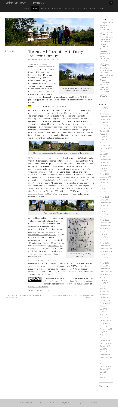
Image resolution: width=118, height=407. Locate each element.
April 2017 (103, 289)
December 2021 (106, 177)
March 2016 (104, 317)
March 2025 (104, 125)
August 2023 (104, 151)
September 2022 (106, 165)
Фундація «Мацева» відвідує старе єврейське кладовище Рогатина (73, 296)
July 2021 (103, 188)
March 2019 (104, 243)
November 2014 (106, 329)
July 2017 (103, 280)
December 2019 (106, 226)
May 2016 (103, 315)
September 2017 (106, 274)
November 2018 (106, 249)
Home (26, 9)
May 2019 (103, 240)
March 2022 (104, 174)
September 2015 (106, 323)
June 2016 (104, 312)
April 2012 (103, 363)
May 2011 (103, 375)
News (34, 9)
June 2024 (104, 140)
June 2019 (104, 237)
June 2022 (104, 171)
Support (81, 9)
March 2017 (104, 292)
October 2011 (105, 369)
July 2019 (103, 234)
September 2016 (106, 303)
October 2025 (105, 120)
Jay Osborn (85, 284)
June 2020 (104, 214)
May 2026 (103, 111)
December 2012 (106, 355)
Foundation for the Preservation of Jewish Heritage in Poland (68, 180)
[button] (108, 9)
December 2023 (106, 145)
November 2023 (106, 148)
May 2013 (103, 352)
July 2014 (103, 332)
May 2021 (103, 194)
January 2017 (105, 297)
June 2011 (104, 372)
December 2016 (106, 300)
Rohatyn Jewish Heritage (25, 3)
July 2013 (103, 349)
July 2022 (103, 168)
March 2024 (104, 143)
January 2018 (105, 266)
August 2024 (104, 134)
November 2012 (106, 358)
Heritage (56, 9)
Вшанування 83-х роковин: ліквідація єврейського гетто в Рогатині (106, 27)
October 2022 (105, 162)
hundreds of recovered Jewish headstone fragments (64, 127)
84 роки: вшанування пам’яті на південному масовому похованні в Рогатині (105, 87)
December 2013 (106, 340)
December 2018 (106, 246)
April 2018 (103, 260)
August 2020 (104, 208)
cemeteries (39, 290)
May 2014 (103, 335)
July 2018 (103, 254)
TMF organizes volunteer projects (41, 158)
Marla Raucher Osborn (38, 59)
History (44, 9)
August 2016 (104, 306)
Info (92, 9)
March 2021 (104, 197)
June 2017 (104, 283)
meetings (47, 290)
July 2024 (103, 137)
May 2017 (103, 286)
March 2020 (104, 220)
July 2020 (103, 211)
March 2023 (104, 157)
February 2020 (105, 223)
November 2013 (106, 343)
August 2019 (104, 231)
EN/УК (101, 9)
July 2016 (103, 309)
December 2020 (106, 203)
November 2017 (106, 272)
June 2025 (104, 122)
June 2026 (104, 108)
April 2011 (103, 378)
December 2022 (106, 160)
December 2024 (106, 128)
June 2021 (104, 191)
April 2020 (103, 217)
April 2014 (103, 337)
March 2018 (104, 263)
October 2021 (105, 183)
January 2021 (105, 200)
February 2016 (105, 320)
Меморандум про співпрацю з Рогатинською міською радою (23, 296)
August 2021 (104, 185)
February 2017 (105, 295)
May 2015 (103, 326)
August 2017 (104, 277)
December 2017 (106, 269)
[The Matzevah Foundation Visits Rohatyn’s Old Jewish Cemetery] (49, 34)
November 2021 (106, 180)
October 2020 (105, 206)
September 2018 (106, 251)
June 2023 (104, 154)
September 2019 (106, 229)
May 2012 (103, 360)
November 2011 (106, 366)
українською (61, 106)
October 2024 (105, 131)
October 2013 (105, 346)
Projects (69, 9)
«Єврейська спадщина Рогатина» (79, 403)
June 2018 (104, 257)
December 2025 (106, 117)
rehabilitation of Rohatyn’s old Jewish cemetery (71, 113)
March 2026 (104, 114)
